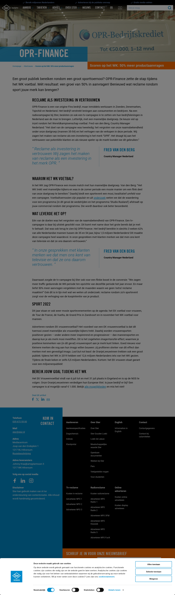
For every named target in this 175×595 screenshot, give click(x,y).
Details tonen (114, 590)
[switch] (75, 590)
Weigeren (153, 579)
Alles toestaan (153, 564)
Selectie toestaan (153, 572)
